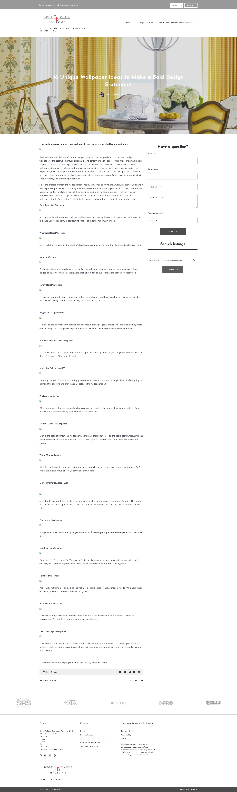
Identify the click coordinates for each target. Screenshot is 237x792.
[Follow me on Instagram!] (50, 755)
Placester (194, 789)
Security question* (155, 213)
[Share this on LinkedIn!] (129, 672)
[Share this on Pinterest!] (134, 672)
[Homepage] (57, 19)
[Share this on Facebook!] (120, 672)
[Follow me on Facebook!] (41, 755)
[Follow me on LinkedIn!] (45, 755)
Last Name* (153, 169)
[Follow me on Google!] (55, 755)
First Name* (153, 154)
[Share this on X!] (125, 672)
